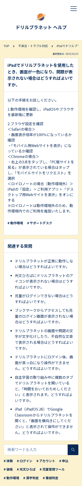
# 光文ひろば (26, 469)
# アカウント (45, 461)
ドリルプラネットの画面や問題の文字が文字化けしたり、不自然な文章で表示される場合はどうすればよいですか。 (44, 339)
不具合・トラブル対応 (33, 46)
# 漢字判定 (31, 478)
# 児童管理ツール (52, 469)
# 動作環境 (15, 223)
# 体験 (8, 461)
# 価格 (8, 469)
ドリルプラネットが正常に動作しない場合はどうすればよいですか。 (44, 263)
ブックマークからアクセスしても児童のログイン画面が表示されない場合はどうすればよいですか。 (44, 315)
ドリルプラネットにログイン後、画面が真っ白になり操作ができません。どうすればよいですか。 (44, 362)
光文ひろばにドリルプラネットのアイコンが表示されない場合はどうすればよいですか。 (44, 281)
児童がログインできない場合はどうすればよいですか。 (44, 298)
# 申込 (63, 461)
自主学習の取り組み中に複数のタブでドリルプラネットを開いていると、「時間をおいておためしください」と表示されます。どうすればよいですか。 (44, 388)
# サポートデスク (39, 223)
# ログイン (24, 461)
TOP (6, 46)
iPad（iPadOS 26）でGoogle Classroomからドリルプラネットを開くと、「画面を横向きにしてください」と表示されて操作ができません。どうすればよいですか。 (44, 420)
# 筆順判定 (50, 478)
